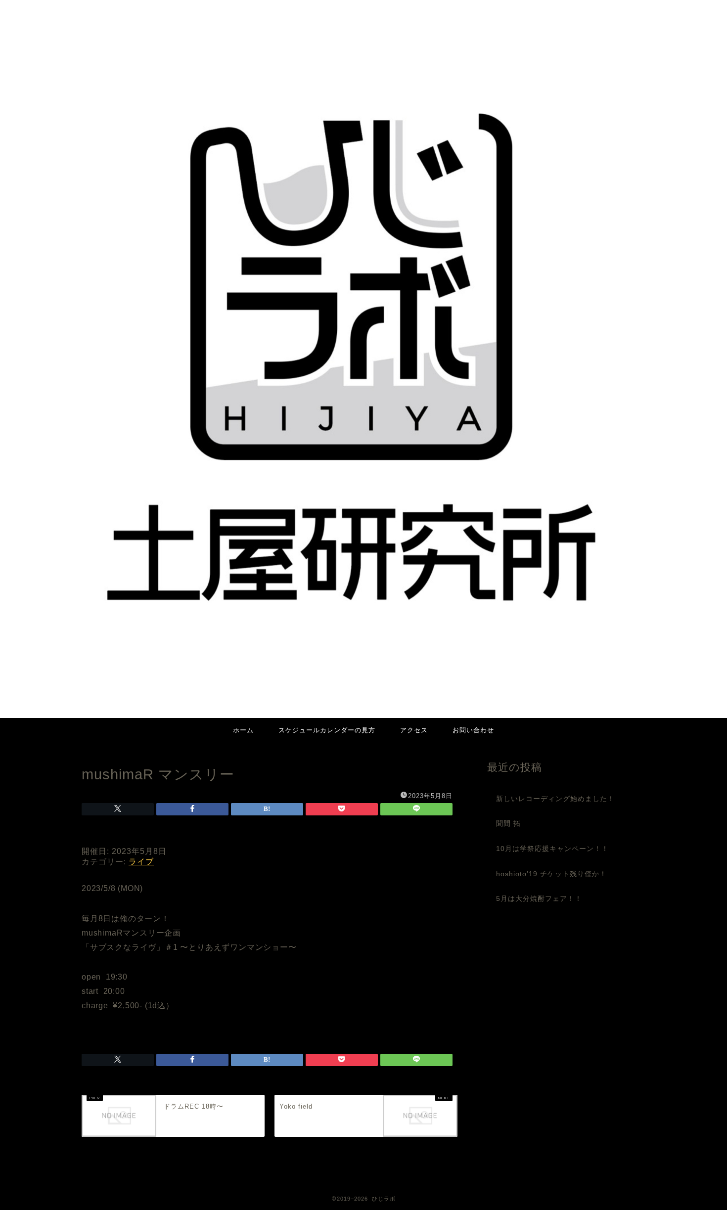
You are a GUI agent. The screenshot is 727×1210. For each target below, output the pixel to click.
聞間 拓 (508, 823)
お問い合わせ (473, 730)
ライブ (141, 861)
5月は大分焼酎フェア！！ (539, 898)
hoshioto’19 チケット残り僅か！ (551, 874)
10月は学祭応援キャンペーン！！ (552, 848)
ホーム (243, 730)
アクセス (414, 730)
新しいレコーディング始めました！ (555, 799)
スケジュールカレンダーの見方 (326, 730)
